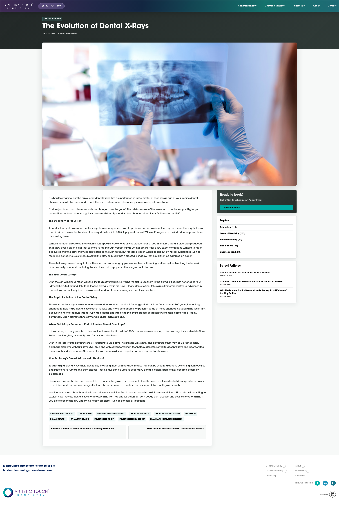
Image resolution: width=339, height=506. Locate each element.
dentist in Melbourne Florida (111, 414)
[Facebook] (317, 483)
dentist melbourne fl (140, 414)
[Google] (333, 483)
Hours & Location (232, 207)
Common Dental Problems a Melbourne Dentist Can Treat (251, 282)
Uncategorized (228, 252)
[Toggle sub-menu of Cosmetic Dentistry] (285, 471)
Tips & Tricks (226, 246)
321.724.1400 (53, 6)
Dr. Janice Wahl (57, 419)
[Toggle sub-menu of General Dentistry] (284, 466)
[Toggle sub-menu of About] (303, 466)
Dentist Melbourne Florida (167, 414)
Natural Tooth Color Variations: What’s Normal (245, 273)
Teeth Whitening (228, 240)
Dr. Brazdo (190, 414)
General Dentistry (52, 19)
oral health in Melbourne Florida (166, 419)
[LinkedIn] (325, 483)
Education (225, 227)
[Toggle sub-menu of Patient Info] (308, 471)
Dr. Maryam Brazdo (80, 419)
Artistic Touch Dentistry (61, 414)
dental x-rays (85, 414)
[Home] (18, 6)
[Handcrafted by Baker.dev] (328, 494)
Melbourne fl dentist (104, 419)
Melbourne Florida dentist (132, 419)
